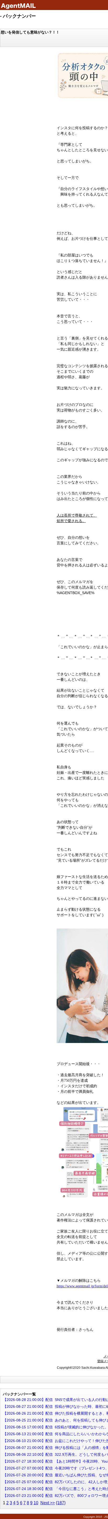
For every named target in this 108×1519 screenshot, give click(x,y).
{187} (61, 1503)
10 (36, 1503)
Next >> (47, 1503)
